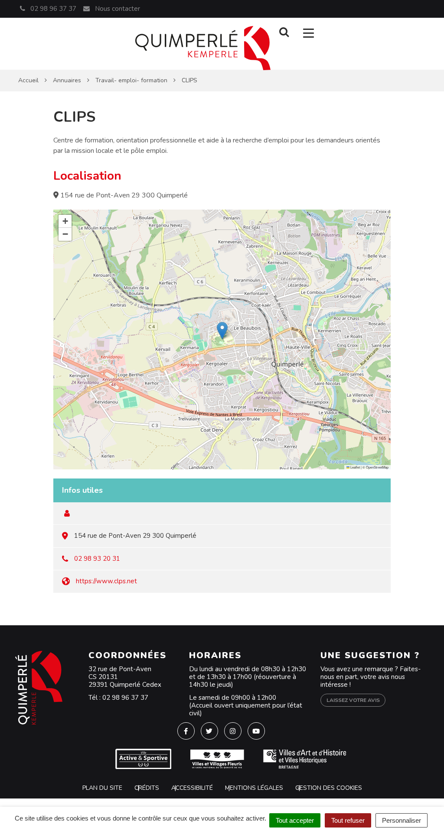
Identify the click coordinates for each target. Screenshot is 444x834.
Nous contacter (116, 8)
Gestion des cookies (328, 788)
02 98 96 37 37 (125, 697)
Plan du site (102, 788)
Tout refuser (348, 820)
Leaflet (354, 467)
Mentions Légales (254, 788)
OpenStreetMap (377, 467)
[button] (222, 330)
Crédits (146, 788)
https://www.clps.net (106, 581)
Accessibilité (192, 788)
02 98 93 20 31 (97, 558)
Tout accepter (295, 820)
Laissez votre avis (353, 700)
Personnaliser (401, 820)
